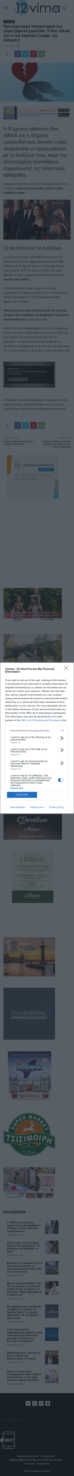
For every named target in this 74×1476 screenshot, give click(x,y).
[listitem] (37, 730)
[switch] (61, 738)
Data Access (37, 807)
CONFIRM (22, 794)
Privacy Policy (56, 807)
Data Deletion (17, 807)
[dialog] (37, 738)
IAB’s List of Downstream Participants (41, 720)
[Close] (67, 669)
